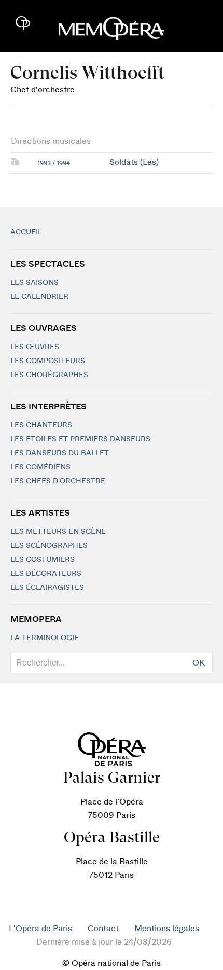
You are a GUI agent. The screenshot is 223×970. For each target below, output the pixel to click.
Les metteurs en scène (58, 531)
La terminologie (44, 638)
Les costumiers (42, 559)
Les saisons (34, 282)
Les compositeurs (47, 361)
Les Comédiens (40, 467)
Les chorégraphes (49, 375)
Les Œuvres (34, 347)
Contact (103, 928)
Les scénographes (49, 545)
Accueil (26, 232)
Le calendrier (39, 296)
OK (198, 663)
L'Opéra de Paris (40, 928)
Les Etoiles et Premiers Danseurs (80, 439)
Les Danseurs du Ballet (59, 453)
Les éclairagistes (47, 587)
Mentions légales (166, 928)
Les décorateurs (45, 573)
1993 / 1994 (53, 163)
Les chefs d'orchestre (57, 481)
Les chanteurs (41, 425)
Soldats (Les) (134, 162)
